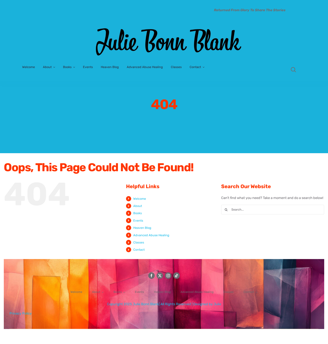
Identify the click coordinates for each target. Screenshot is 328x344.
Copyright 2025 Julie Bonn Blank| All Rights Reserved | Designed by (160, 304)
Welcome (139, 199)
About (137, 206)
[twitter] (160, 275)
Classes (138, 242)
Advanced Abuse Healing (151, 235)
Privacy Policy (20, 313)
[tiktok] (176, 275)
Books (137, 213)
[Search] (293, 69)
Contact (139, 249)
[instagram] (168, 275)
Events (138, 220)
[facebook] (151, 275)
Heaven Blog (142, 228)
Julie (217, 304)
